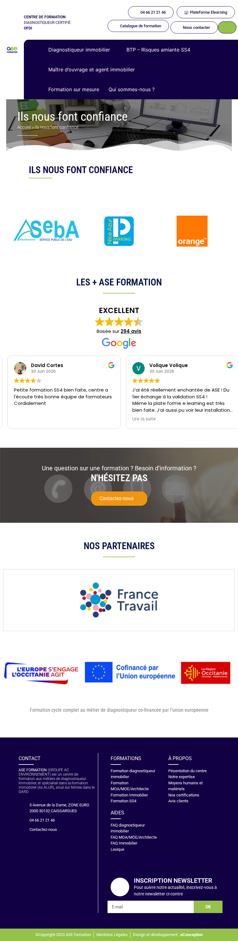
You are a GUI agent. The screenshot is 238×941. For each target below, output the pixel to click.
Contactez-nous (43, 829)
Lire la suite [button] (140, 419)
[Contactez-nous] (22, 830)
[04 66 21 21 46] (22, 820)
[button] (82, 50)
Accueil (24, 127)
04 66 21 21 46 (42, 820)
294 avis (131, 331)
